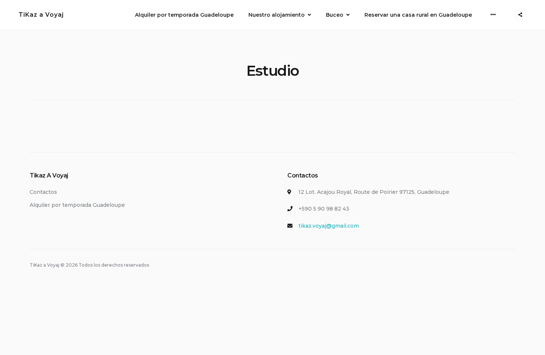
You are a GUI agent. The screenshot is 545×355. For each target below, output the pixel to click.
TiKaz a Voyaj (41, 14)
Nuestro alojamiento (276, 15)
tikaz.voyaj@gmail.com (328, 225)
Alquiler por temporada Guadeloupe (184, 15)
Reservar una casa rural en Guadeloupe (418, 15)
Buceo (334, 15)
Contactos (43, 192)
